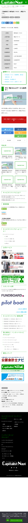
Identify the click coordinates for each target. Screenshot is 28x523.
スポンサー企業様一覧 (9, 238)
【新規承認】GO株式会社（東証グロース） (12, 323)
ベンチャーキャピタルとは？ (9, 337)
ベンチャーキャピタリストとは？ (10, 339)
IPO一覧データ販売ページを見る (14, 119)
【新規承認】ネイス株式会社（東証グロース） (12, 319)
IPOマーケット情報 (5, 17)
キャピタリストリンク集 (8, 344)
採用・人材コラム (6, 406)
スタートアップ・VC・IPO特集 (9, 404)
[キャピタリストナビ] (11, 2)
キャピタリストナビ (10, 475)
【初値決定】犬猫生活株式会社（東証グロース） (13, 328)
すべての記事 (17, 17)
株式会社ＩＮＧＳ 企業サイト (12, 81)
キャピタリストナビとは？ (8, 234)
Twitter (11, 467)
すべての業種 (4, 392)
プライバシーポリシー (16, 518)
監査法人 (15, 395)
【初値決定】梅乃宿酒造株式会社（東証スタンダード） (14, 326)
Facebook (14, 467)
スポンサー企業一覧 (22, 308)
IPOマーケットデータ (14, 390)
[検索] (22, 2)
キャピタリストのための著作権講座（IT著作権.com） (13, 403)
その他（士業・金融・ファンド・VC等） (11, 394)
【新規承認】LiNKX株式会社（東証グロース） (12, 321)
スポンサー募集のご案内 (10, 241)
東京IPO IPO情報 (9, 79)
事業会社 (22, 394)
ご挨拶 (6, 236)
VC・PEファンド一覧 (9, 346)
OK (7, 520)
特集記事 (3, 401)
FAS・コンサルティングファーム (14, 392)
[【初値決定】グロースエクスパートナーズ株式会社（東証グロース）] (7, 140)
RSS (16, 467)
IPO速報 (11, 17)
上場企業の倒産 (19, 404)
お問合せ (7, 243)
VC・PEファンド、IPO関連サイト (12, 349)
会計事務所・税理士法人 (7, 395)
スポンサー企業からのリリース (7, 399)
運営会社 (10, 470)
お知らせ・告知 (9, 401)
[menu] (26, 2)
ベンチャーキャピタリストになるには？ (11, 342)
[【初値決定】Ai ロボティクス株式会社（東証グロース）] (20, 140)
